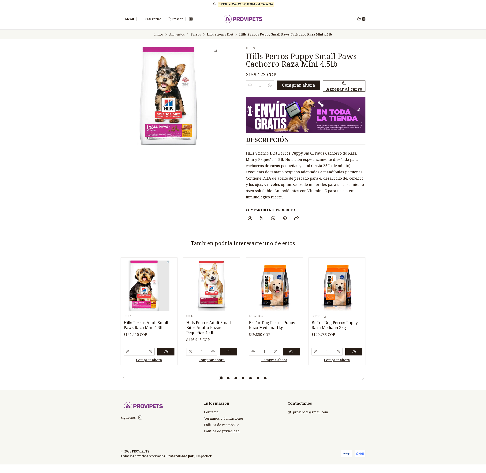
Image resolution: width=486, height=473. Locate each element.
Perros (196, 34)
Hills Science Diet (220, 34)
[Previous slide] (123, 378)
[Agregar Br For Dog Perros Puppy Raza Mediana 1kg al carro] (291, 351)
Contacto (211, 412)
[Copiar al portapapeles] (296, 218)
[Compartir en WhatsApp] (273, 218)
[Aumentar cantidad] (270, 85)
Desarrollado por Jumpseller (189, 456)
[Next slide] (362, 378)
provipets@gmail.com (310, 412)
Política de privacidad (222, 431)
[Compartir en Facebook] (250, 218)
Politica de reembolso (221, 425)
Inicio (158, 34)
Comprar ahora (298, 85)
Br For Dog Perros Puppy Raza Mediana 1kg (272, 325)
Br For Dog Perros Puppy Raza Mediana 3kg (335, 325)
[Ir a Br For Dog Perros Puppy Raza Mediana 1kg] (274, 286)
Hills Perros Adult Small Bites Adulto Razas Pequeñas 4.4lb (208, 327)
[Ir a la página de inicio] (243, 19)
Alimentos (177, 34)
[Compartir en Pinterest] (285, 218)
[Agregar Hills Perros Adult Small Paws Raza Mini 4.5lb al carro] (165, 351)
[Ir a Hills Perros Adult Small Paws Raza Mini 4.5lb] (149, 286)
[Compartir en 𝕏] (262, 218)
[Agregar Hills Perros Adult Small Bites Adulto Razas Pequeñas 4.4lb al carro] (228, 351)
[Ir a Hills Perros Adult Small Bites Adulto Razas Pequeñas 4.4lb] (211, 286)
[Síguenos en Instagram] (191, 19)
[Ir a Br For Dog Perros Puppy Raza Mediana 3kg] (337, 286)
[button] (221, 378)
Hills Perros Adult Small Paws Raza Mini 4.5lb (146, 325)
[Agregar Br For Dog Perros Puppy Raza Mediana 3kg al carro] (353, 351)
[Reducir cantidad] (250, 85)
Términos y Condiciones (223, 418)
